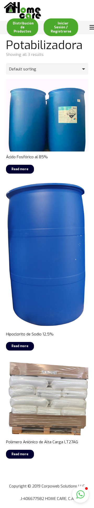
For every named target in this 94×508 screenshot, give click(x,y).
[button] (80, 494)
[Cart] (88, 10)
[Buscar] (78, 10)
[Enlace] (22, 10)
